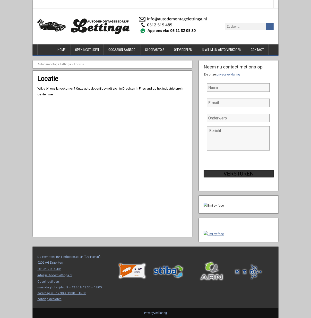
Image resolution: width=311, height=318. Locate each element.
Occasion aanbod (122, 50)
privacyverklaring (228, 74)
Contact (257, 50)
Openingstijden (87, 50)
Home (62, 50)
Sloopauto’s (154, 50)
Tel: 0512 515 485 (49, 269)
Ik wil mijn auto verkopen (221, 50)
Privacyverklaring (155, 313)
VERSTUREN (239, 174)
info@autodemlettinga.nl (54, 275)
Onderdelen (183, 50)
